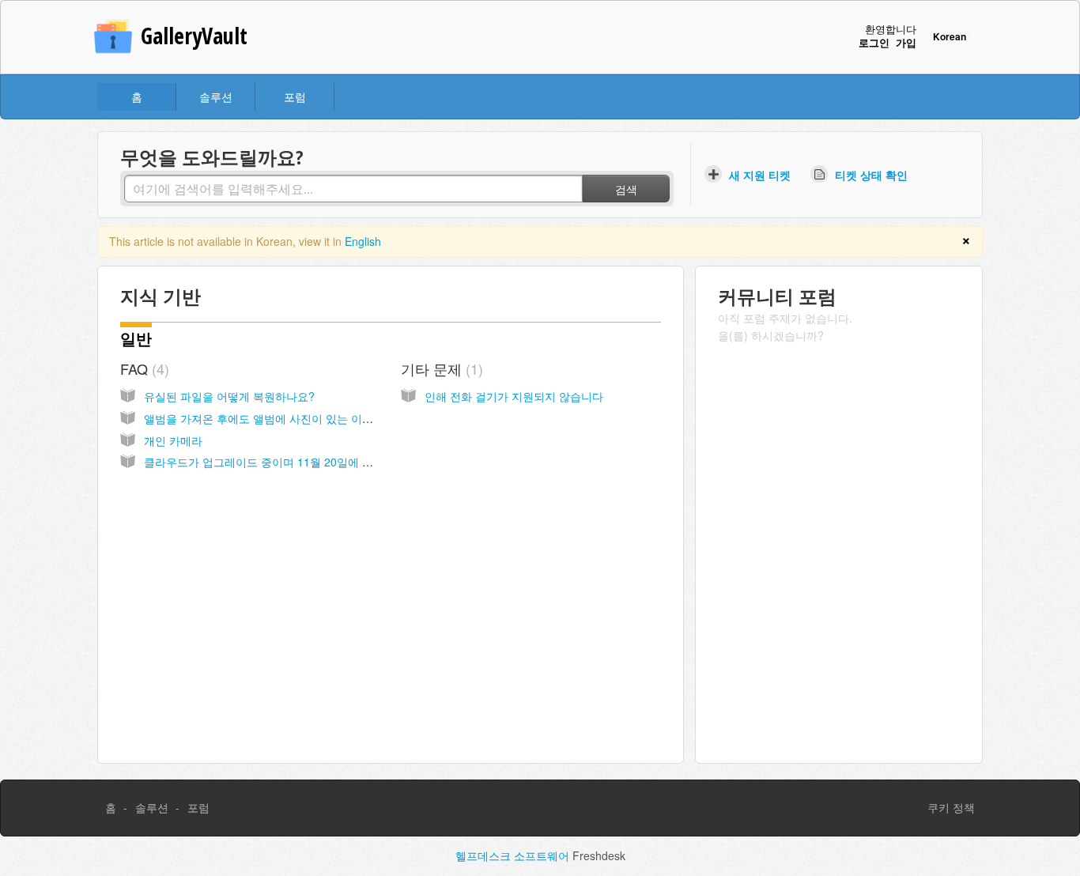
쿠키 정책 (951, 807)
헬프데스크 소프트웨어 (513, 855)
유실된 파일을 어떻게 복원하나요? (229, 396)
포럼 (295, 96)
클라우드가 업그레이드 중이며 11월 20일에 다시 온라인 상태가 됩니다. (320, 462)
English (363, 241)
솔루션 (215, 96)
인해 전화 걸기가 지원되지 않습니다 (514, 396)
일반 (136, 338)
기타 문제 (439, 368)
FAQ (142, 368)
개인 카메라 (173, 440)
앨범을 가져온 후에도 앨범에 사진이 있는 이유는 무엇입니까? (296, 418)
